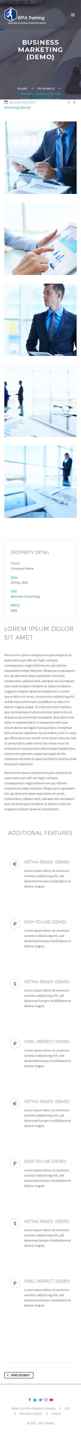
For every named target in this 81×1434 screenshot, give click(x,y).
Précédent (20, 1375)
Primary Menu (73, 15)
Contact (56, 1413)
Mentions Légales (31, 1413)
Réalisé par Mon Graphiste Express (33, 1408)
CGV (67, 1408)
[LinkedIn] (35, 1399)
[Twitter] (40, 1399)
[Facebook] (29, 1399)
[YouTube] (51, 1399)
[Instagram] (46, 1399)
